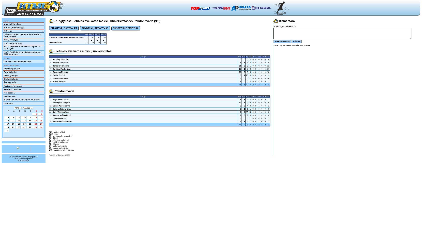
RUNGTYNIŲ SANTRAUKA (64, 28)
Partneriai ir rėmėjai (13, 86)
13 (24, 121)
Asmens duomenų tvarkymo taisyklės (21, 100)
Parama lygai (10, 96)
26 (19, 127)
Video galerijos (11, 76)
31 (8, 131)
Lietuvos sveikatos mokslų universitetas (66, 37)
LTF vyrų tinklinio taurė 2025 (17, 61)
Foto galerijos (10, 72)
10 (8, 121)
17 (8, 124)
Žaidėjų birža (10, 82)
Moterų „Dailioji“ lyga (14, 27)
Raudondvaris (55, 43)
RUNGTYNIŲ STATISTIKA (125, 28)
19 (19, 124)
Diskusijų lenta (11, 79)
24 (8, 127)
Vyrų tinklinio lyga (12, 24)
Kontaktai (8, 103)
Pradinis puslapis (12, 69)
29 (36, 127)
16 (41, 121)
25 (13, 127)
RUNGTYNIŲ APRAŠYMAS (95, 28)
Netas (27, 161)
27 (24, 127)
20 (24, 124)
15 (36, 121)
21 (30, 124)
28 (30, 127)
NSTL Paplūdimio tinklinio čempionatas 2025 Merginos (23, 53)
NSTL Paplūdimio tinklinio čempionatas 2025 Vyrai (23, 48)
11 (13, 121)
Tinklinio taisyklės (12, 89)
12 (19, 121)
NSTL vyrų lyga (11, 40)
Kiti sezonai (9, 93)
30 (41, 127)
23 (41, 124)
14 (30, 121)
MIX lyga (23, 31)
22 (36, 124)
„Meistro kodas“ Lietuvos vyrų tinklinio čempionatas (23, 35)
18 (13, 124)
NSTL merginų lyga (13, 43)
